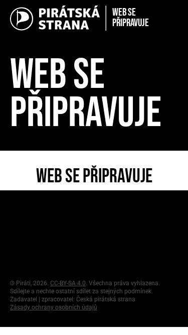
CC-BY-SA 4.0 (68, 283)
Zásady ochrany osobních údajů (53, 307)
